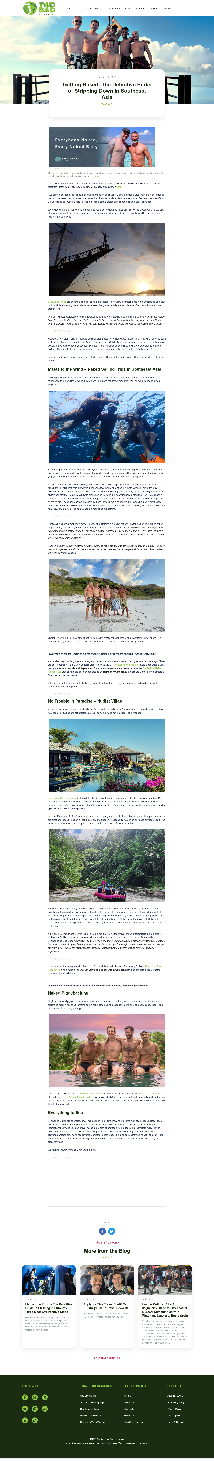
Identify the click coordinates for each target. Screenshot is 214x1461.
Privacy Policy (174, 1408)
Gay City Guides (88, 1395)
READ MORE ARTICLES (107, 1358)
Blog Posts (129, 1408)
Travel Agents (174, 1415)
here (96, 175)
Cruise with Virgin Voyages (93, 1421)
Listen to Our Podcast (90, 1415)
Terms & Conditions (176, 1421)
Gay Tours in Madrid (89, 1408)
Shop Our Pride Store (134, 1421)
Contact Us (129, 1402)
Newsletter (129, 1415)
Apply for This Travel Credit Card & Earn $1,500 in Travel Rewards (106, 1306)
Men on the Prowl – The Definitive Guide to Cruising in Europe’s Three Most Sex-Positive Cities (48, 1308)
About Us (128, 1395)
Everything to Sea (57, 301)
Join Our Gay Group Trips (92, 1402)
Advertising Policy (175, 1402)
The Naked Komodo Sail (127, 664)
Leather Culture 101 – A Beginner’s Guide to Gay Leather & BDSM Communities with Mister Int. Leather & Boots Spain (165, 1310)
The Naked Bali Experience (62, 798)
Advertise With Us (176, 1395)
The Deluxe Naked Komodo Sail (73, 1097)
